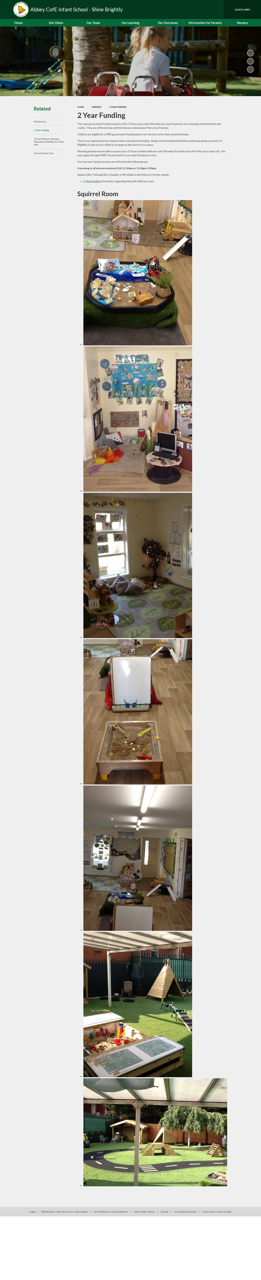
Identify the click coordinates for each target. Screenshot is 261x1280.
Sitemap (164, 1211)
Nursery (97, 107)
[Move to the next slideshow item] (250, 69)
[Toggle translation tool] (208, 9)
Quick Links (242, 9)
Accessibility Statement (185, 1211)
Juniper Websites (120, 1211)
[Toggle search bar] (218, 9)
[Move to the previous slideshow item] (250, 61)
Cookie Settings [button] (223, 1211)
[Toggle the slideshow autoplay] (250, 53)
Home (80, 107)
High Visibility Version (144, 1211)
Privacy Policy (209, 1211)
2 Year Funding (118, 107)
